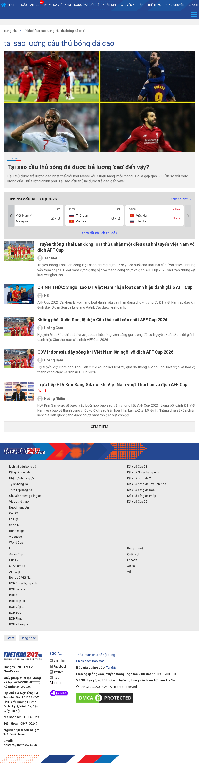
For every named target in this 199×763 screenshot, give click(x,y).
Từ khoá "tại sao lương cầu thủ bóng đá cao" (54, 31)
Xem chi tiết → (181, 199)
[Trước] (11, 216)
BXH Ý (13, 595)
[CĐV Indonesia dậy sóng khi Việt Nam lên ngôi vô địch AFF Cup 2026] (19, 362)
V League (15, 536)
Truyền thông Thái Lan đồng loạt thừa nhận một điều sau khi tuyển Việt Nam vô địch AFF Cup (116, 247)
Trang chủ (10, 31)
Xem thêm (99, 427)
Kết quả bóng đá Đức (141, 490)
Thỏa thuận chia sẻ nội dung (95, 655)
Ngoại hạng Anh (20, 507)
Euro (12, 548)
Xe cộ (131, 566)
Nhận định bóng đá (21, 478)
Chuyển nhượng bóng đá (25, 496)
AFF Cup (14, 572)
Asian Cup (16, 554)
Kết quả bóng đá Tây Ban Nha (146, 484)
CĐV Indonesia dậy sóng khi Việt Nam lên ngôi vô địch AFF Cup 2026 (105, 352)
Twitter (58, 672)
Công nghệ (28, 638)
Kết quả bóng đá (20, 472)
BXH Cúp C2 (17, 607)
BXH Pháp (15, 618)
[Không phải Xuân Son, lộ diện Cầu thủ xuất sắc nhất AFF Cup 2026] (19, 329)
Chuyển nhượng (132, 5)
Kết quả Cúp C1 (137, 466)
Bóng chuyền (174, 5)
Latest (10, 638)
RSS (56, 677)
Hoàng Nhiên (54, 399)
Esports (132, 560)
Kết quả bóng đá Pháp (141, 496)
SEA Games (17, 566)
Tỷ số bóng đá (18, 484)
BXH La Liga (17, 589)
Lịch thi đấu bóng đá (22, 466)
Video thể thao (19, 501)
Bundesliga (17, 531)
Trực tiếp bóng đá (20, 490)
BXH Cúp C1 (17, 601)
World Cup (16, 542)
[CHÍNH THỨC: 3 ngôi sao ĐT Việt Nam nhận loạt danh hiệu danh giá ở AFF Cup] (19, 297)
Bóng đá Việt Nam (57, 5)
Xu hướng (14, 158)
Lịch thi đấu (18, 5)
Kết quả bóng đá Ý (139, 478)
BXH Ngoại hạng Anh (23, 583)
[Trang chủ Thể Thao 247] (3, 5)
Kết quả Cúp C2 (137, 501)
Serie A (14, 525)
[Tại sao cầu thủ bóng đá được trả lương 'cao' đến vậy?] (99, 101)
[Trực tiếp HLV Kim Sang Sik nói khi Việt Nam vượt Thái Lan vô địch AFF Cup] (19, 400)
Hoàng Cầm (53, 328)
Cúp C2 (14, 560)
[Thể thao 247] (24, 451)
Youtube (59, 661)
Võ (129, 572)
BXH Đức (15, 612)
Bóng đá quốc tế (87, 5)
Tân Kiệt (50, 258)
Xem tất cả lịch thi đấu (99, 233)
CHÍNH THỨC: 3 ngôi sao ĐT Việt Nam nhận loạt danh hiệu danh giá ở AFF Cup (114, 287)
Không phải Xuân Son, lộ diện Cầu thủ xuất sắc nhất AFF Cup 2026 (102, 319)
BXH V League (18, 624)
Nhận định (110, 5)
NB (46, 296)
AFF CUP (35, 5)
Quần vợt (133, 554)
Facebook (59, 666)
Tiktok (57, 683)
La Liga (14, 519)
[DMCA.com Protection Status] (106, 698)
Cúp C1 (14, 513)
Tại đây (111, 667)
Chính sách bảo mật (90, 661)
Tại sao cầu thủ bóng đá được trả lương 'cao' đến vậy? (78, 167)
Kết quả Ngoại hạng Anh (143, 472)
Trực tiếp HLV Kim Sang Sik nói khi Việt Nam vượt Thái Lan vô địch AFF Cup (112, 387)
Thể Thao (154, 5)
